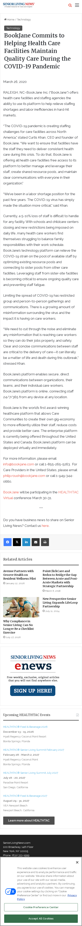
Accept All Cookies (41, 918)
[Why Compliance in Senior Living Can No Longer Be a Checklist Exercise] (21, 607)
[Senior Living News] (19, 5)
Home (10, 19)
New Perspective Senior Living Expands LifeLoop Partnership (60, 602)
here (45, 526)
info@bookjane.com (18, 464)
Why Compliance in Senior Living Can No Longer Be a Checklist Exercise (18, 626)
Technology (24, 19)
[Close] (77, 862)
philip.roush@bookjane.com (24, 476)
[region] (41, 891)
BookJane (11, 492)
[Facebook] (8, 542)
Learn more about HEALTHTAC (29, 820)
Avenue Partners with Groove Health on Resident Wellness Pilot (19, 574)
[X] (17, 542)
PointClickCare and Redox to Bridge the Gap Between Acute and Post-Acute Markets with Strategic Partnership (60, 578)
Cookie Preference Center (41, 907)
